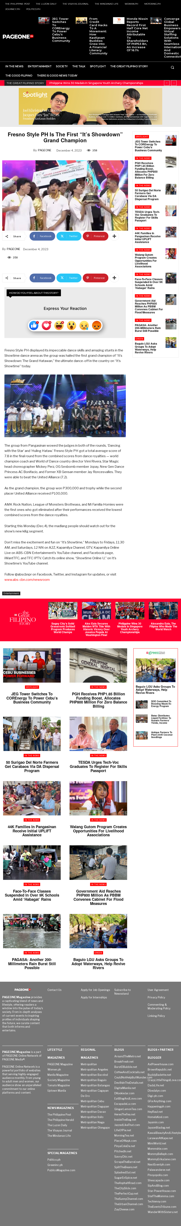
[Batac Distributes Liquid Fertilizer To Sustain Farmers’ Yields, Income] (142, 718)
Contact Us (54, 990)
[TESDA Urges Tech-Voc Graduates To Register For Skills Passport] (171, 210)
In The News (143, 158)
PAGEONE (44, 150)
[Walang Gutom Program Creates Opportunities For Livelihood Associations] (171, 253)
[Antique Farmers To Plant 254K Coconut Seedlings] (142, 735)
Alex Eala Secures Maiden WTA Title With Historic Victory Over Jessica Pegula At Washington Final (96, 629)
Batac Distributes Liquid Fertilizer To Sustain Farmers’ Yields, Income (161, 719)
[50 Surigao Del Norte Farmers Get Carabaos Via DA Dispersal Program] (171, 189)
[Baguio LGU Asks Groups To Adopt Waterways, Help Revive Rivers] (171, 342)
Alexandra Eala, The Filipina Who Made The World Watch (87, 83)
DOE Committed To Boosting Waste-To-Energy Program (161, 704)
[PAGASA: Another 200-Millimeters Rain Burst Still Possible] (171, 324)
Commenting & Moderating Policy (159, 1006)
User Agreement (158, 990)
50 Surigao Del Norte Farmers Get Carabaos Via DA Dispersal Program (148, 194)
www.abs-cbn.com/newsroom (27, 580)
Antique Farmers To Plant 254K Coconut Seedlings (161, 735)
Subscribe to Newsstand (122, 991)
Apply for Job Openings (95, 990)
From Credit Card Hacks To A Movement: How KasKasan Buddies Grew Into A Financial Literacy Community (98, 36)
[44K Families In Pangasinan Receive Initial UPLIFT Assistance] (171, 232)
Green (139, 338)
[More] (114, 236)
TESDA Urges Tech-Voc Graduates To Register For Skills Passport (147, 216)
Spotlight (142, 136)
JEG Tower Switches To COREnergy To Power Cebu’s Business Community (61, 29)
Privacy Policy (156, 997)
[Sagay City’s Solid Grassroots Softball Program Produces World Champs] (62, 610)
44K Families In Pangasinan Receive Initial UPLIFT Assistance (148, 237)
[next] (174, 83)
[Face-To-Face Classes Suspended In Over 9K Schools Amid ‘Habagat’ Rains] (171, 278)
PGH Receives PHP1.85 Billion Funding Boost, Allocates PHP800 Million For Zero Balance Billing (146, 170)
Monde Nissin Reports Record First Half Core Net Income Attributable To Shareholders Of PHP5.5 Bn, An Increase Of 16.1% (137, 34)
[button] (172, 67)
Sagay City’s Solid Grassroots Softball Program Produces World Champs (63, 627)
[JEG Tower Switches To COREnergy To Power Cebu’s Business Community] (44, 20)
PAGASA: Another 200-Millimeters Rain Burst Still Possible (148, 328)
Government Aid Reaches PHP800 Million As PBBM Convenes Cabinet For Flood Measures (149, 306)
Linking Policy (156, 1016)
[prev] (167, 83)
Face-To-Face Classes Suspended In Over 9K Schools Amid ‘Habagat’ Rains (149, 283)
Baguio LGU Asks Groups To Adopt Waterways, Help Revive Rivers (146, 348)
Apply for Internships (94, 997)
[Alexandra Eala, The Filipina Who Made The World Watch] (163, 610)
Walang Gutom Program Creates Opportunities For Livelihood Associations (146, 260)
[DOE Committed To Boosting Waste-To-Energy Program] (142, 704)
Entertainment (11, 593)
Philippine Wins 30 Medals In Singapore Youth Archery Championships (130, 627)
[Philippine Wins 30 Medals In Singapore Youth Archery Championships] (130, 610)
